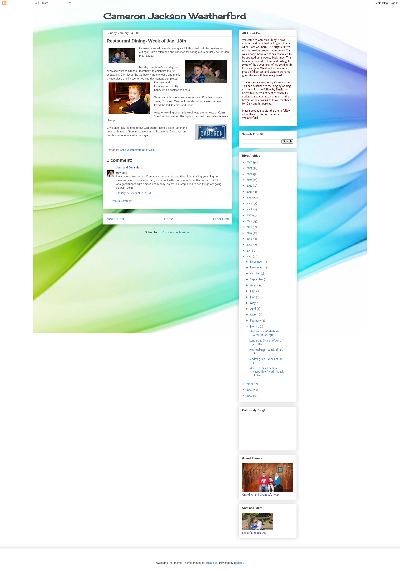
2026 (250, 162)
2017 (249, 215)
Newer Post (115, 219)
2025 (250, 168)
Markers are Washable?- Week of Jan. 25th (264, 333)
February (256, 320)
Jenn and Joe (124, 167)
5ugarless (212, 562)
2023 (250, 180)
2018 (249, 209)
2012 (249, 244)
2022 (250, 185)
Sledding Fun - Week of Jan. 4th (266, 360)
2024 (250, 174)
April (253, 308)
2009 (250, 384)
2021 (249, 191)
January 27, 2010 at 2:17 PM (133, 192)
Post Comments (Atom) (176, 232)
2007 (250, 396)
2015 (249, 227)
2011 (249, 250)
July (252, 291)
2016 (250, 221)
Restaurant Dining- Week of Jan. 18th (265, 342)
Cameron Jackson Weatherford (174, 16)
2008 (250, 389)
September (257, 279)
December (257, 261)
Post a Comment (122, 200)
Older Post (221, 219)
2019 (250, 203)
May (253, 303)
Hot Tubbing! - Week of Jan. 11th (266, 351)
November (257, 267)
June (253, 297)
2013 (249, 239)
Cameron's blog (267, 40)
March (254, 314)
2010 (250, 256)
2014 (250, 233)
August (254, 285)
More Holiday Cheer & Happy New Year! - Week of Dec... (266, 371)
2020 (250, 197)
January (255, 326)
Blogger (238, 562)
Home (168, 219)
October (255, 273)
